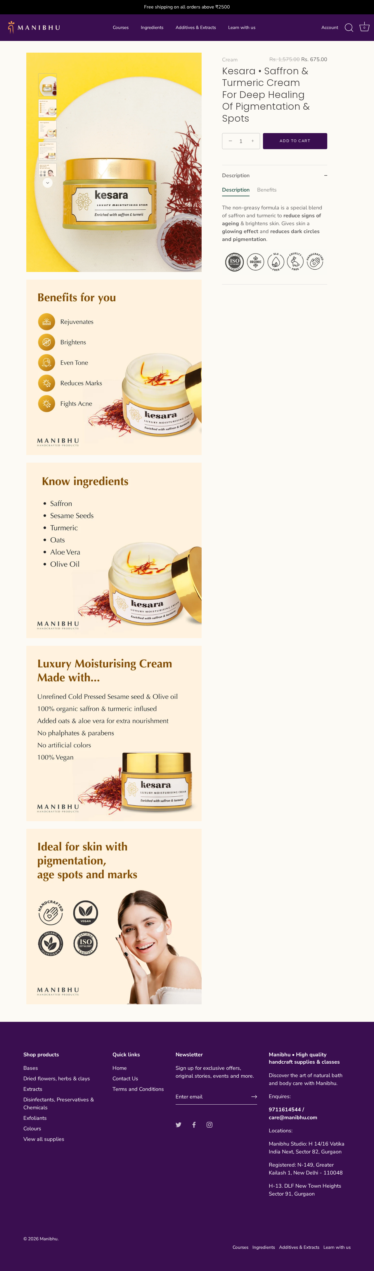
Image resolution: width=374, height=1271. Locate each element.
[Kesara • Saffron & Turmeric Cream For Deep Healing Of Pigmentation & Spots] (47, 84)
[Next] (47, 182)
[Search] (348, 27)
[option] (47, 86)
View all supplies (43, 1139)
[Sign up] (254, 1097)
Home (119, 1068)
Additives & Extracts (196, 27)
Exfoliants (35, 1118)
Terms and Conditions (138, 1089)
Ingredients (152, 27)
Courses (121, 27)
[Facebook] (194, 1124)
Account (329, 27)
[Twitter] (178, 1124)
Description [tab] (236, 175)
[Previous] (47, 64)
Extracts (32, 1089)
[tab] (274, 235)
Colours (32, 1128)
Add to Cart (295, 141)
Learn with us (241, 27)
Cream (230, 59)
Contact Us (125, 1078)
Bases (30, 1068)
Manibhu (49, 1239)
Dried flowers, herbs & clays (56, 1078)
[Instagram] (209, 1124)
